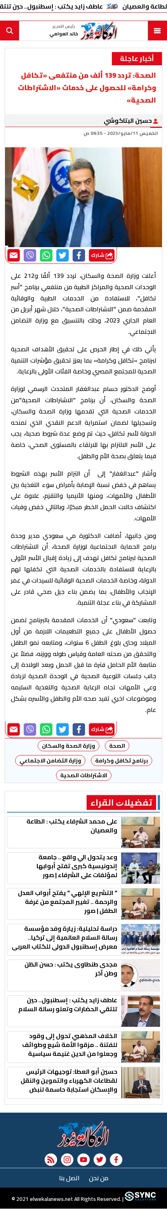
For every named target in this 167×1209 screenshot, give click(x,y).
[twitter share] (62, 255)
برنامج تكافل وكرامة (121, 760)
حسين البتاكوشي (128, 120)
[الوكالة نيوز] (83, 1134)
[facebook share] (79, 255)
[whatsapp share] (46, 255)
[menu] (157, 30)
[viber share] (30, 255)
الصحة (117, 746)
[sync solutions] (140, 1199)
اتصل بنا (69, 1178)
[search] (9, 30)
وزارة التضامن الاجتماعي (50, 760)
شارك (98, 255)
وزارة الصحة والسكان (68, 746)
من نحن (98, 1178)
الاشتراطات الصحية (83, 775)
